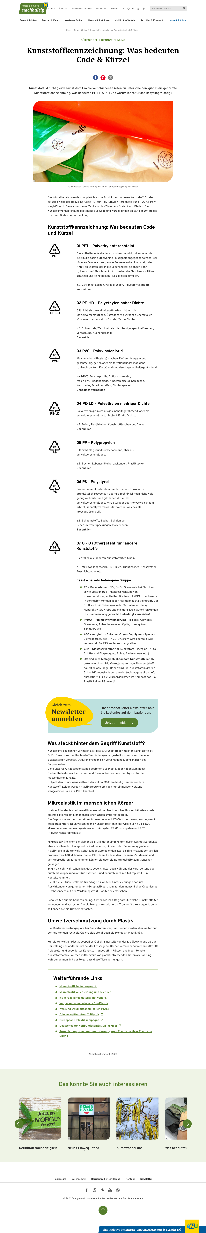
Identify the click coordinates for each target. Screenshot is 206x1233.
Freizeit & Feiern (51, 20)
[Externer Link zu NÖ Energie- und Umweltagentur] (152, 1226)
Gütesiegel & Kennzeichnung (103, 40)
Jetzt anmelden (117, 723)
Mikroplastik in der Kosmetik (78, 987)
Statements (101, 9)
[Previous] (19, 1123)
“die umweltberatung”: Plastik (79, 1015)
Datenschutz (79, 1179)
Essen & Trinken (28, 20)
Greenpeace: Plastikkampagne (79, 1020)
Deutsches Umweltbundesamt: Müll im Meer (88, 1026)
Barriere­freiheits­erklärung (105, 1179)
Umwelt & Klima (177, 20)
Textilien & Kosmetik (152, 20)
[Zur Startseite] (31, 8)
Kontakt (114, 9)
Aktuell (51, 9)
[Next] (187, 1123)
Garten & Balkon (74, 20)
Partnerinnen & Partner (82, 9)
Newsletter (146, 1179)
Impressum (60, 1179)
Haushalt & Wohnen (99, 20)
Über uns (63, 9)
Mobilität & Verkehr (125, 20)
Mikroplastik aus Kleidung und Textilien (85, 992)
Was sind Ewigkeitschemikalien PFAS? (84, 1009)
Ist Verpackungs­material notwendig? (83, 998)
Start (68, 30)
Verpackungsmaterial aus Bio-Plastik (83, 1003)
